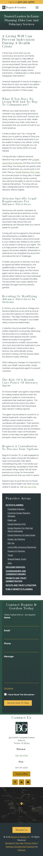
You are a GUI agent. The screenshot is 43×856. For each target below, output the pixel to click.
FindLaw (21, 850)
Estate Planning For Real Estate (21, 535)
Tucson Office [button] (21, 774)
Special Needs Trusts (17, 559)
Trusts (10, 555)
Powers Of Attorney (16, 551)
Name (7, 617)
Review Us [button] (21, 830)
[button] (37, 7)
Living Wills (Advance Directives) (22, 547)
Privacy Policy (31, 843)
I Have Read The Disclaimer (21, 694)
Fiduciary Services (15, 567)
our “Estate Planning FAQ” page (26, 172)
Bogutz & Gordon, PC (20, 837)
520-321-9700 (26, 1)
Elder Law (12, 520)
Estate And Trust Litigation (21, 585)
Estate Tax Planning (16, 539)
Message (9, 656)
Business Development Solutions (20, 847)
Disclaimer (8, 688)
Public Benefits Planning (19, 589)
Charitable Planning (16, 509)
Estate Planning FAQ (17, 524)
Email (7, 630)
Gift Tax (11, 543)
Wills (10, 563)
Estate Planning (14, 505)
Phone (7, 643)
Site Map (19, 843)
